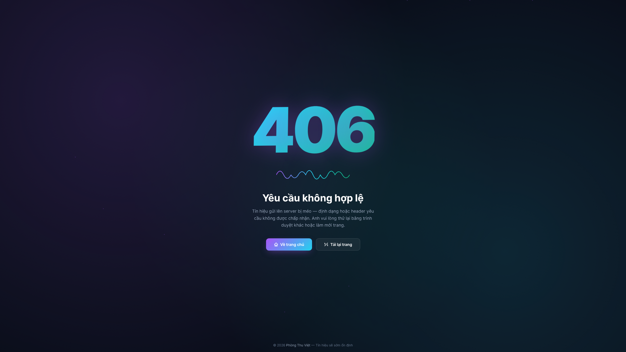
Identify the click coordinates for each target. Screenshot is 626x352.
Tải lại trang (341, 244)
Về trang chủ (292, 244)
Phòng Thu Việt (298, 345)
